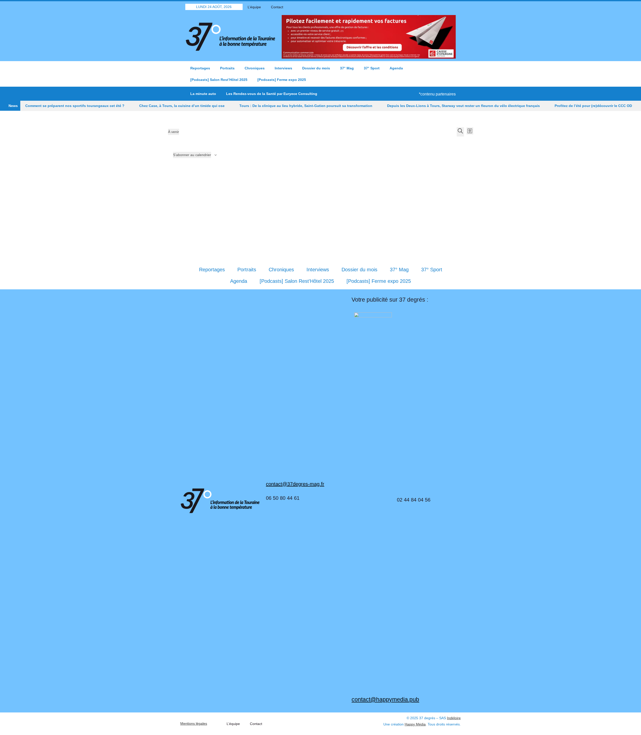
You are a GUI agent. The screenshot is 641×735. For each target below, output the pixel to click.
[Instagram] (452, 7)
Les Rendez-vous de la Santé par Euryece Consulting (271, 94)
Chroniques (255, 68)
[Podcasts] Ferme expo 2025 (281, 80)
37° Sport (372, 68)
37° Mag (347, 68)
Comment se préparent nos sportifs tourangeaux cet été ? (74, 106)
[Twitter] (434, 7)
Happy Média (415, 724)
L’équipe (254, 7)
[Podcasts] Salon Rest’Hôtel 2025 (218, 80)
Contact (277, 7)
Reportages (200, 68)
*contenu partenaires (437, 94)
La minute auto (203, 94)
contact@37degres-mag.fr (295, 484)
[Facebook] (425, 7)
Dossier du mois (316, 68)
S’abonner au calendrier (192, 155)
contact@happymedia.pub (385, 699)
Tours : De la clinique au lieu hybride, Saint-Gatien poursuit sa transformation (305, 106)
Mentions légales (193, 723)
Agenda (396, 68)
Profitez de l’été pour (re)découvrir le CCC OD (593, 106)
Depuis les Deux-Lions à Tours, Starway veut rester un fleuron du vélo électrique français (463, 106)
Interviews (283, 68)
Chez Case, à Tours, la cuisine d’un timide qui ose (182, 106)
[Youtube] (443, 7)
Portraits (227, 68)
